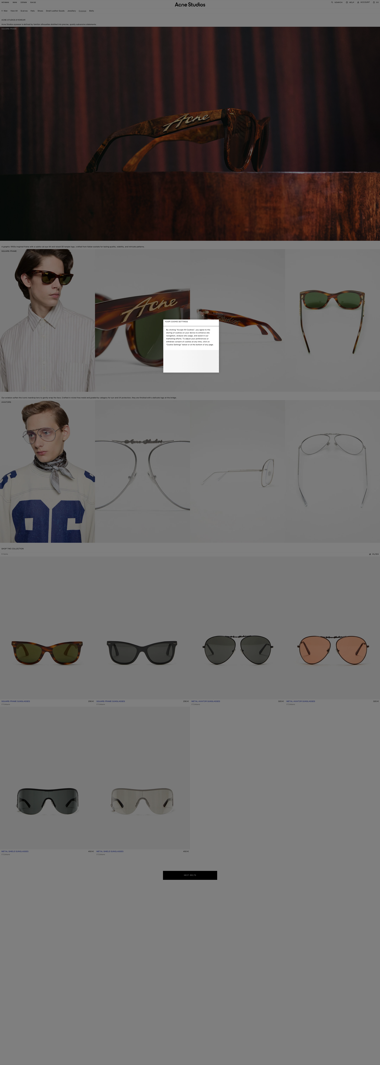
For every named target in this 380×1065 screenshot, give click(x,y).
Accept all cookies (191, 368)
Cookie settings (191, 355)
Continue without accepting (190, 361)
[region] (191, 346)
